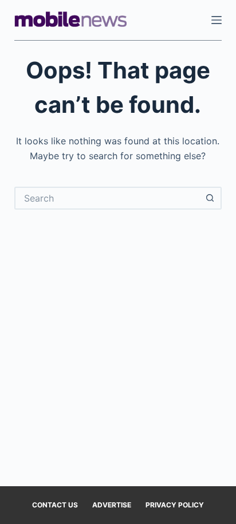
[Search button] (210, 198)
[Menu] (216, 20)
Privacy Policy (174, 505)
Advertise (111, 505)
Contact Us (55, 505)
